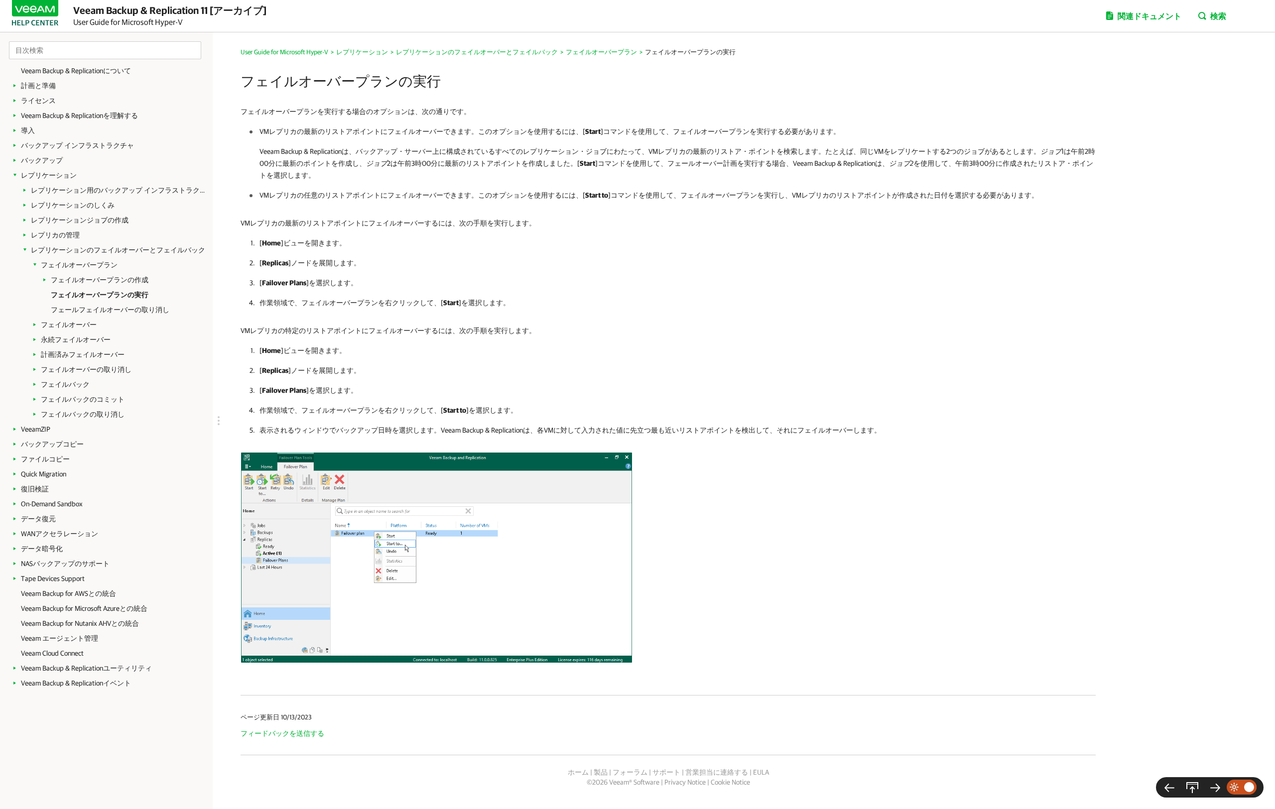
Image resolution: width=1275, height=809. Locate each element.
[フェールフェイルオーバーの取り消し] (1215, 787)
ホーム (578, 772)
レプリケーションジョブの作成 (79, 220)
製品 (601, 772)
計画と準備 (38, 86)
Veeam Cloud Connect (52, 653)
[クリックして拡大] (437, 557)
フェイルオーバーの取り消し (86, 369)
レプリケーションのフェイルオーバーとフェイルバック (118, 250)
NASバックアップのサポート (65, 564)
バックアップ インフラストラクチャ (77, 145)
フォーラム (630, 772)
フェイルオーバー (69, 325)
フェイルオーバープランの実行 (99, 295)
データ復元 (38, 519)
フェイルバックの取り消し (83, 414)
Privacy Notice (685, 782)
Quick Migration (43, 474)
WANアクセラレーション (59, 534)
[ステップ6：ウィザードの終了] (1169, 787)
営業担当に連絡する (716, 772)
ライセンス (38, 101)
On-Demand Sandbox (52, 504)
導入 (28, 130)
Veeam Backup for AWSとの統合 (68, 593)
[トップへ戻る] (1192, 787)
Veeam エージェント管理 (59, 638)
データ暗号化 (42, 549)
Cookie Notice (730, 782)
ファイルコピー (45, 459)
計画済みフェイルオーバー (83, 354)
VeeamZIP (35, 429)
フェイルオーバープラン (79, 265)
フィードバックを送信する (282, 733)
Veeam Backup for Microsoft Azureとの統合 (84, 608)
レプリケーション (49, 175)
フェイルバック (65, 384)
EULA (761, 772)
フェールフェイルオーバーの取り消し (110, 310)
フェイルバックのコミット (83, 399)
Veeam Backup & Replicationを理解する (79, 115)
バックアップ (42, 160)
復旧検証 (35, 489)
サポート (666, 772)
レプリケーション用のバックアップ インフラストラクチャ (118, 190)
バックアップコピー (52, 444)
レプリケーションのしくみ (73, 205)
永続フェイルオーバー (76, 340)
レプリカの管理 (55, 235)
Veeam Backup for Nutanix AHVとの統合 (80, 623)
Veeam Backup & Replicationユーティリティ (86, 668)
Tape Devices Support (53, 578)
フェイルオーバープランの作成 (99, 280)
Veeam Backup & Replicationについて (76, 71)
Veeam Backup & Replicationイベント (76, 683)
